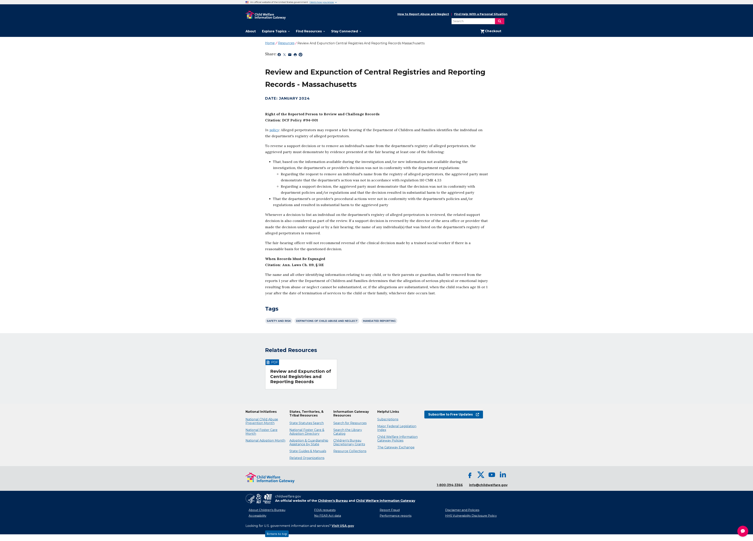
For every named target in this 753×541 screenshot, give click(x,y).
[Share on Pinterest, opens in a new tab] (300, 55)
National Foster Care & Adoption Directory (306, 432)
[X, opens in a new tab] (481, 474)
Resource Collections (349, 451)
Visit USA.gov (343, 526)
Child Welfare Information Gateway (385, 501)
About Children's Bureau (267, 510)
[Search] (499, 21)
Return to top (277, 534)
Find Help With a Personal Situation (480, 14)
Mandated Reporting (379, 320)
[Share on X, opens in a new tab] (284, 55)
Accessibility (257, 515)
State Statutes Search (306, 423)
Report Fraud (390, 510)
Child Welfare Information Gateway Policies (397, 438)
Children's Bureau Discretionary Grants (349, 442)
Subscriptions (387, 419)
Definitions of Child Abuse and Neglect (327, 320)
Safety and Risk (279, 320)
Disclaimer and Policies (462, 510)
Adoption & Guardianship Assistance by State (308, 442)
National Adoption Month (265, 440)
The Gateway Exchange (396, 447)
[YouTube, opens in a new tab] (492, 474)
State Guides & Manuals (307, 451)
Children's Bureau (333, 501)
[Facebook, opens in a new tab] (470, 474)
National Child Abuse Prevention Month (262, 421)
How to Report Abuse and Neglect (423, 14)
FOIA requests (325, 510)
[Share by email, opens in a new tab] (290, 55)
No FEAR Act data (327, 515)
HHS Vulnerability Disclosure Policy (471, 515)
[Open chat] (742, 531)
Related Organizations (306, 458)
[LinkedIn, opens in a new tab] (502, 474)
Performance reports (395, 515)
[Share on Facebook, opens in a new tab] (279, 55)
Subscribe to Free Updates (448, 414)
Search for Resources (349, 423)
